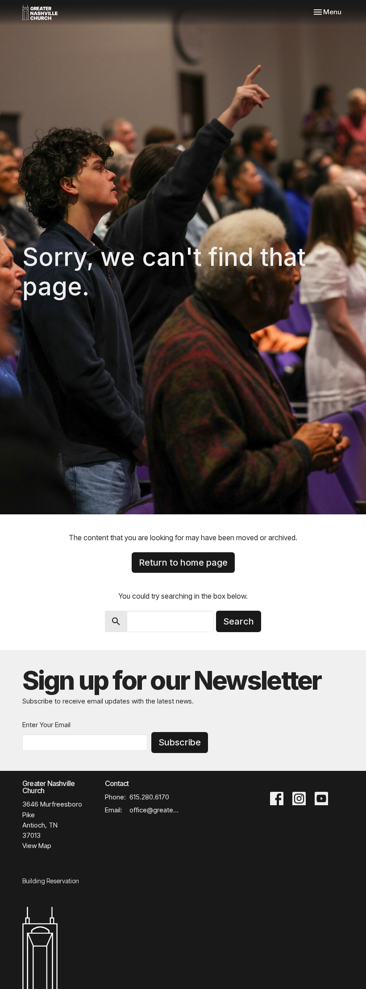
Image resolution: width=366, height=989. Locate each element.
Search (238, 621)
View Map (36, 845)
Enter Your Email (46, 724)
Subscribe (179, 742)
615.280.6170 (149, 797)
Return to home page (183, 562)
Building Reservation (50, 881)
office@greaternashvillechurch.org (154, 810)
